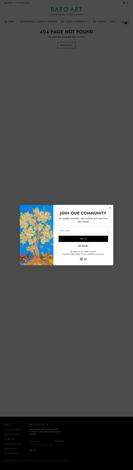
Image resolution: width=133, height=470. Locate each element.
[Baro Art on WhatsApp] (85, 259)
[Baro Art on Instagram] (81, 259)
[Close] (110, 208)
